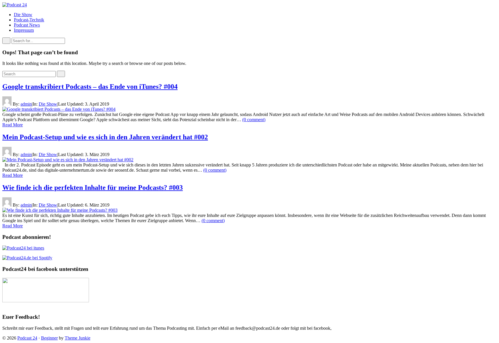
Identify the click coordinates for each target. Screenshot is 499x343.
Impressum (24, 30)
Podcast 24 (27, 337)
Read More (12, 124)
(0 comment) (253, 119)
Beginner (49, 337)
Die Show (23, 14)
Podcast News (27, 25)
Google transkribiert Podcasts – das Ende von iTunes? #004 (90, 86)
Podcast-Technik (29, 19)
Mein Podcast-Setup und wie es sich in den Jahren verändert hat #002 (105, 137)
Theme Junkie (77, 337)
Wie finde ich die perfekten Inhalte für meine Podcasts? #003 (92, 187)
